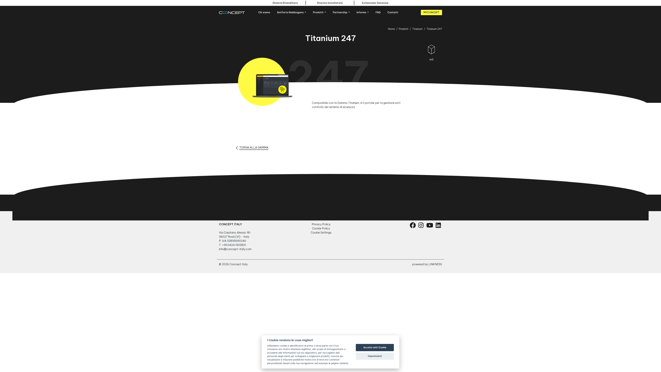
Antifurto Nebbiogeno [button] (290, 12)
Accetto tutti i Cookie (374, 347)
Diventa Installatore (330, 2)
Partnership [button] (340, 12)
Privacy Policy (321, 224)
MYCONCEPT (431, 12)
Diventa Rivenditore (285, 2)
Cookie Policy (321, 228)
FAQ (378, 12)
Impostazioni (375, 356)
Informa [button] (361, 12)
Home (391, 28)
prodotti (403, 28)
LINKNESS (435, 264)
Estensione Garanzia (375, 2)
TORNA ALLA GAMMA (253, 147)
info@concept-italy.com (235, 249)
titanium (417, 28)
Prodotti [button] (318, 12)
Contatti (392, 12)
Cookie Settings (321, 232)
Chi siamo (264, 12)
